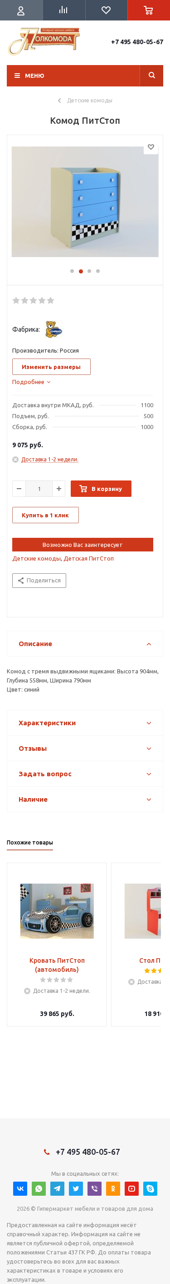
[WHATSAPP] (39, 1189)
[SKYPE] (150, 1189)
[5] (51, 300)
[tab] (31, 381)
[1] (16, 300)
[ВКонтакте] (20, 1189)
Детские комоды (36, 558)
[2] (25, 300)
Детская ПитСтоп (88, 558)
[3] (33, 300)
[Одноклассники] (113, 1189)
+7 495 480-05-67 (137, 42)
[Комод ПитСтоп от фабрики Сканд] (85, 206)
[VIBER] (94, 1189)
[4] (42, 300)
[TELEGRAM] (57, 1189)
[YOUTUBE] (132, 1189)
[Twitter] (76, 1189)
